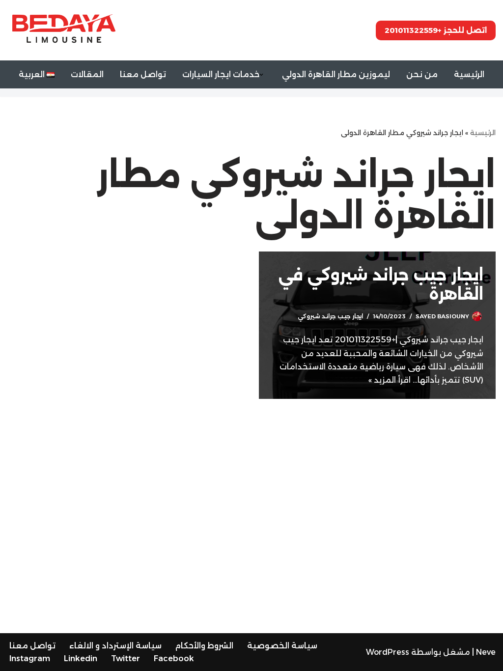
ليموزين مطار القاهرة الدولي (336, 74)
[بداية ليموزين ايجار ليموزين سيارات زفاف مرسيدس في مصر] (63, 30)
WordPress (387, 652)
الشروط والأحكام (204, 645)
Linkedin (80, 658)
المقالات (87, 74)
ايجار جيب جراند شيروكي (330, 316)
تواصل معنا (143, 74)
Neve (486, 652)
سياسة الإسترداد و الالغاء (115, 645)
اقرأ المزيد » (389, 380)
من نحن (422, 74)
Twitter (125, 658)
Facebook (174, 658)
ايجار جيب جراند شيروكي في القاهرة (381, 284)
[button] (261, 75)
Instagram (29, 658)
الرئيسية (469, 74)
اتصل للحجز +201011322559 (436, 30)
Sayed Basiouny (442, 316)
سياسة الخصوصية (282, 645)
